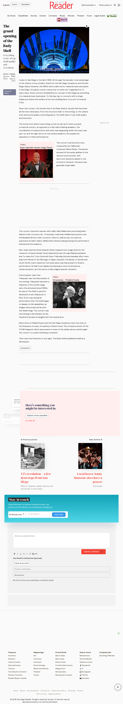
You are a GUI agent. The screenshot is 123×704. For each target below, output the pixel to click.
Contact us (45, 691)
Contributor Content (17, 672)
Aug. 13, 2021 (12, 80)
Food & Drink (60, 652)
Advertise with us (59, 691)
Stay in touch (85, 652)
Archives (11, 15)
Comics (11, 668)
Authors (11, 659)
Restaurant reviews (63, 675)
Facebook (86, 665)
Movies (71, 15)
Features (12, 652)
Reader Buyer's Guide (17, 678)
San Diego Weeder (107, 656)
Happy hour (60, 668)
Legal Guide (99, 15)
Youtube (85, 678)
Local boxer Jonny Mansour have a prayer (88, 478)
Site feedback (86, 659)
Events (43, 15)
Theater (80, 15)
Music (62, 15)
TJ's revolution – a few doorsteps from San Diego (36, 478)
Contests (53, 15)
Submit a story (86, 662)
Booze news (60, 662)
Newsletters (85, 656)
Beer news (59, 659)
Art (35, 656)
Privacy (80, 691)
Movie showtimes (41, 668)
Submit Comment (91, 551)
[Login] (119, 5)
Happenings (39, 652)
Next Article (94, 439)
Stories (34, 15)
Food (89, 15)
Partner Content (15, 675)
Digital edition (55, 694)
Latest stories (14, 662)
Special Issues (14, 665)
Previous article (30, 439)
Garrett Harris (6, 77)
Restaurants (60, 672)
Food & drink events (64, 665)
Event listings (39, 665)
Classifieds (23, 15)
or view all (30, 420)
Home (15, 691)
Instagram (86, 672)
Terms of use (41, 694)
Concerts (38, 659)
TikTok (85, 675)
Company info (105, 652)
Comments (25, 348)
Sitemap (71, 691)
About (22, 691)
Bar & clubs (60, 656)
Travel (36, 675)
